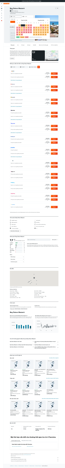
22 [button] (19, 32)
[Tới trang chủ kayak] (6, 3)
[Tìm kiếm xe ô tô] (1, 10)
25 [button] (26, 32)
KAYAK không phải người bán (15, 457)
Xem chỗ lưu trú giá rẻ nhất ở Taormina (52, 378)
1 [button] (19, 25)
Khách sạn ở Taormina (30, 446)
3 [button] (45, 25)
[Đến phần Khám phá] (1, 13)
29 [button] (19, 34)
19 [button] (28, 29)
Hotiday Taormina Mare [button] (14, 370)
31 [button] (45, 34)
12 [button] (28, 27)
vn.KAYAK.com (12, 465)
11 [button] (26, 27)
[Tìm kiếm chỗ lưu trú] (1, 8)
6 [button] (36, 27)
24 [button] (24, 32)
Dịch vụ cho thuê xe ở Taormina (16, 446)
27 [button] (36, 34)
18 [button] (26, 29)
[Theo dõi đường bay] (1, 15)
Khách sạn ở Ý (26, 465)
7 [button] (38, 27)
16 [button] (21, 29)
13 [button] (36, 29)
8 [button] (19, 27)
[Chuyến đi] (1, 18)
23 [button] (21, 32)
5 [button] (28, 25)
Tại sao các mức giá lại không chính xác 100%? (19, 460)
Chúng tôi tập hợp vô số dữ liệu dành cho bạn (18, 459)
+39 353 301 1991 (13, 13)
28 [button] (17, 34)
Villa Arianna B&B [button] (13, 410)
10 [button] (24, 27)
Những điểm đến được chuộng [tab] (26, 440)
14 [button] (17, 29)
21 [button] (17, 32)
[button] (64, 1)
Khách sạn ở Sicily (32, 465)
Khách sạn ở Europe (21, 465)
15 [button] (19, 29)
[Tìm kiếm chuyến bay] (1, 6)
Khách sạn (16, 465)
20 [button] (30, 29)
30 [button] (21, 34)
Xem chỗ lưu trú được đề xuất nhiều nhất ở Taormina (50, 398)
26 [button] (28, 32)
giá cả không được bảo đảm (27, 454)
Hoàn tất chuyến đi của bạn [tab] (15, 440)
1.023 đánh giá (15, 10)
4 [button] (26, 25)
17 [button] (45, 29)
